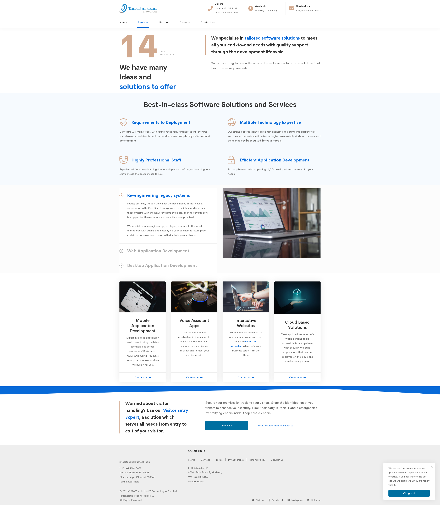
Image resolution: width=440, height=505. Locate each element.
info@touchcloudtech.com (134, 461)
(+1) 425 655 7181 (198, 467)
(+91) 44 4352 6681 (130, 468)
